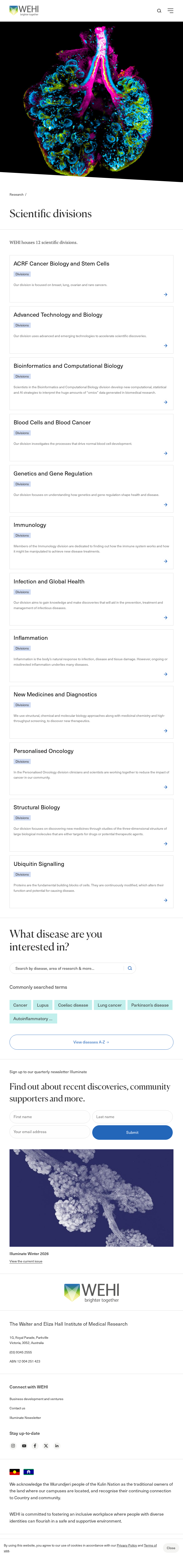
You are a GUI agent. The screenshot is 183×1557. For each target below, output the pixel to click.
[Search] (130, 968)
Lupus (43, 1005)
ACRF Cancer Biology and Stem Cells (61, 263)
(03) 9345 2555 (21, 1352)
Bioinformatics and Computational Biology (68, 365)
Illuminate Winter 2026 (29, 1253)
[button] (170, 10)
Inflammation (31, 637)
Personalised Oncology (43, 751)
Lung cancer (110, 1005)
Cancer (20, 1005)
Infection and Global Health (49, 581)
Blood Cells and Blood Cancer (52, 422)
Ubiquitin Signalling (39, 864)
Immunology (30, 525)
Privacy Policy (127, 1545)
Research (17, 194)
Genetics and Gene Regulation (53, 473)
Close (171, 1548)
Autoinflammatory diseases (35, 1018)
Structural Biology (37, 807)
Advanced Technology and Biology (58, 314)
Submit (132, 1132)
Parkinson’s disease (150, 1005)
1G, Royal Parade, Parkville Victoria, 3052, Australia (29, 1340)
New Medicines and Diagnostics (55, 694)
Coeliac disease (73, 1005)
